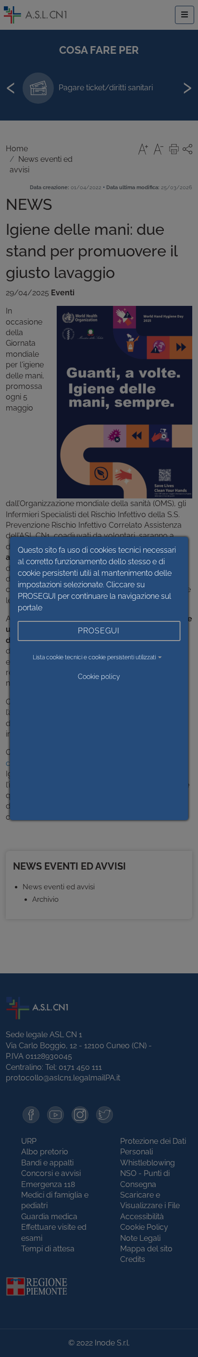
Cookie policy (99, 676)
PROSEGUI (99, 630)
